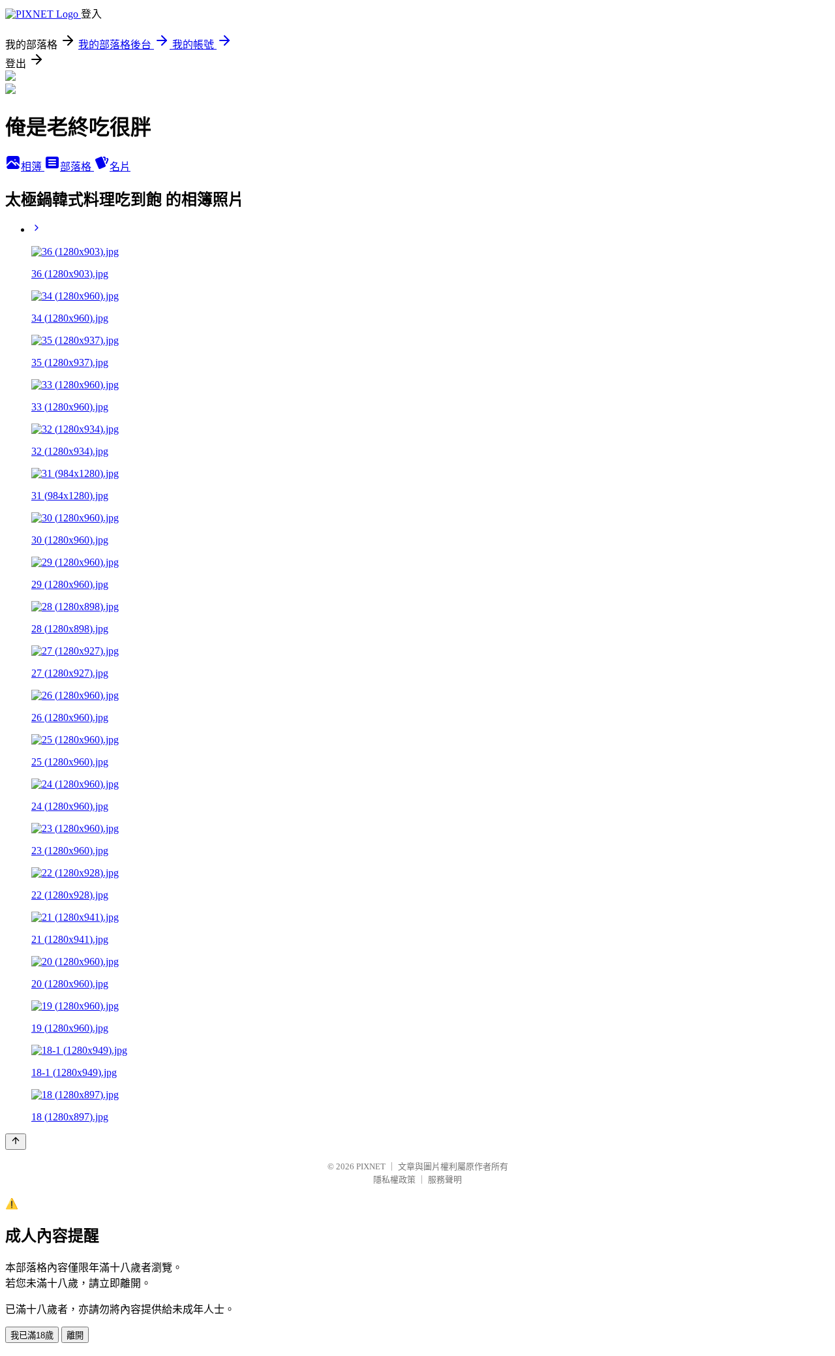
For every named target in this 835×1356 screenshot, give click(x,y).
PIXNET (371, 1166)
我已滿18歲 (31, 1335)
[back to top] (15, 1141)
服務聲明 (445, 1179)
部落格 (77, 166)
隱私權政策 (394, 1179)
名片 (120, 166)
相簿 (32, 166)
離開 (75, 1335)
